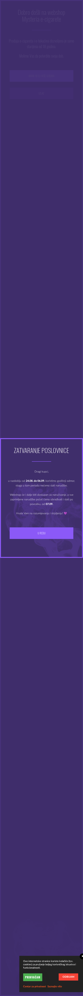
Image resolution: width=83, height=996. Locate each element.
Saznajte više (54, 986)
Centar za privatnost (34, 986)
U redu (41, 533)
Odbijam (68, 977)
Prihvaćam (32, 977)
